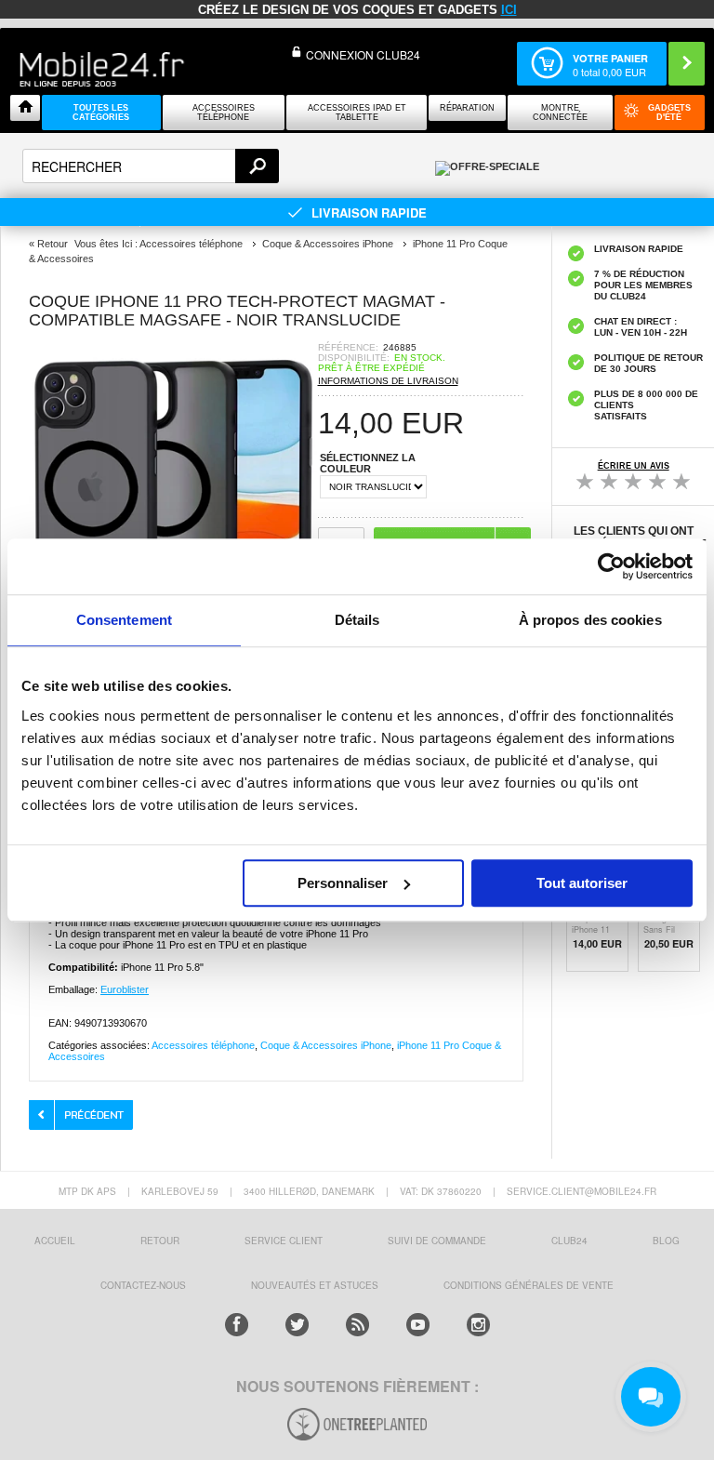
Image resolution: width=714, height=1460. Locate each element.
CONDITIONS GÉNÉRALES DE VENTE (528, 1285)
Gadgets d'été (669, 112)
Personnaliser (343, 883)
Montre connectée (560, 112)
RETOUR (159, 1240)
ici (509, 10)
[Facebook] (236, 1324)
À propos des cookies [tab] (590, 620)
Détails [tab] (357, 620)
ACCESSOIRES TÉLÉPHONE (223, 112)
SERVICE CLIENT (284, 1240)
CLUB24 (569, 1240)
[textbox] (150, 166)
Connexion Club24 (363, 54)
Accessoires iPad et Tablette (357, 112)
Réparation (467, 108)
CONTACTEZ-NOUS (143, 1285)
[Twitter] (297, 1324)
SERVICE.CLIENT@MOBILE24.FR (581, 1191)
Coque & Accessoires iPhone (325, 1045)
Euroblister (124, 989)
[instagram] (478, 1324)
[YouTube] (418, 1324)
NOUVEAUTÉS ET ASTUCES (314, 1285)
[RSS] (357, 1324)
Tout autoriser (582, 883)
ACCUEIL (54, 1240)
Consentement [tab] (124, 620)
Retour (52, 243)
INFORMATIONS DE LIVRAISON (388, 381)
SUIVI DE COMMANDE (437, 1240)
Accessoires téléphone (203, 1045)
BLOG (666, 1240)
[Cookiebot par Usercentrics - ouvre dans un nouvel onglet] (611, 566)
